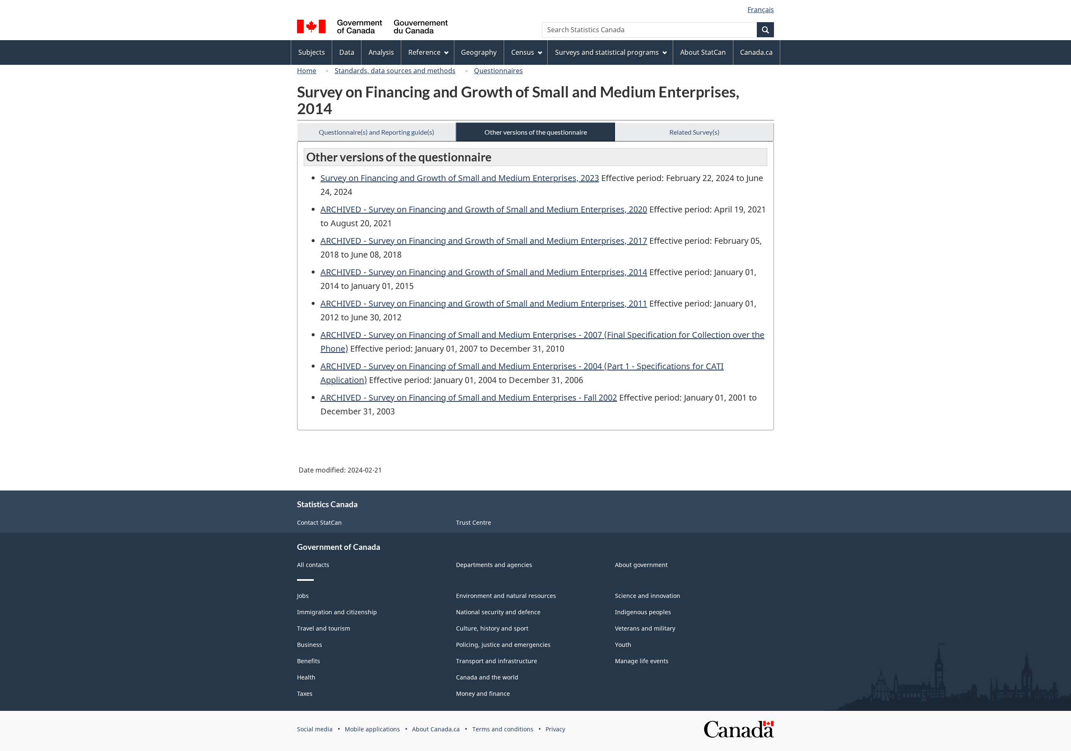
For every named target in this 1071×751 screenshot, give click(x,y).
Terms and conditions (502, 729)
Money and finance (483, 693)
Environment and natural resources (506, 596)
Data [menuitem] (346, 52)
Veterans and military (645, 628)
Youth (623, 645)
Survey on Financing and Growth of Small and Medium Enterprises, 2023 (459, 178)
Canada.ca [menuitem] (756, 52)
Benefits (308, 661)
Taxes (305, 693)
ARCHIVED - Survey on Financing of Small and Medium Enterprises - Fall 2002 (468, 397)
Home (306, 70)
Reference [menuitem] (424, 52)
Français (761, 9)
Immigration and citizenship (337, 612)
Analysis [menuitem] (381, 52)
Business (309, 645)
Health (306, 677)
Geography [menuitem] (479, 52)
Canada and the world (487, 677)
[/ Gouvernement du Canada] (372, 28)
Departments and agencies (494, 565)
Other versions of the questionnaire (535, 132)
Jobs (303, 596)
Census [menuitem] (522, 52)
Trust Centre (473, 522)
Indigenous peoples (643, 612)
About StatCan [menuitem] (703, 52)
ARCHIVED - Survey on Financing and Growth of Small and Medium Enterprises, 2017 (483, 240)
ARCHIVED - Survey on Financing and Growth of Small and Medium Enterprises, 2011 (483, 303)
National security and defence (498, 612)
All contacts (313, 565)
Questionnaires (498, 70)
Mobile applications (372, 729)
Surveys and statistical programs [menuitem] (607, 52)
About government (641, 565)
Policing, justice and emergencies (503, 645)
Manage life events (642, 661)
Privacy (555, 729)
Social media (315, 729)
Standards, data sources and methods (395, 70)
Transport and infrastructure (496, 661)
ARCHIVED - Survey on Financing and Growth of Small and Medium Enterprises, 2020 (483, 209)
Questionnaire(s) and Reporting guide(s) (376, 132)
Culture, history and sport (492, 628)
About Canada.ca (436, 729)
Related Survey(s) (694, 132)
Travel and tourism (323, 628)
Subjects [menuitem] (311, 52)
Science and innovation (647, 596)
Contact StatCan (319, 522)
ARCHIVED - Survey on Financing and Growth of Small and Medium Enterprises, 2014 (483, 272)
